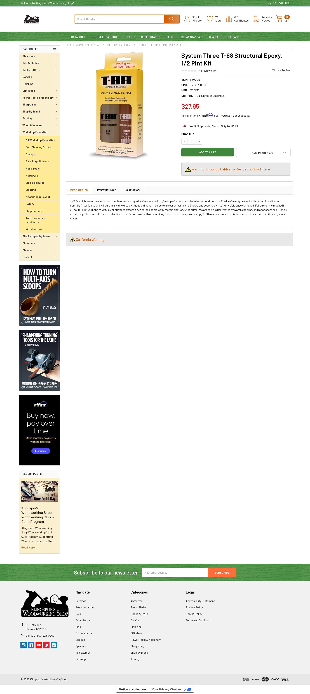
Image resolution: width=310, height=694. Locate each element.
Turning (27, 118)
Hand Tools (33, 168)
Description (79, 190)
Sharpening (29, 104)
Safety (30, 203)
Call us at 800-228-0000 (40, 635)
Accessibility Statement (200, 600)
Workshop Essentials (35, 132)
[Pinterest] (46, 645)
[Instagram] (23, 645)
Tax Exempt (83, 652)
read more (28, 547)
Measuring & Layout (38, 196)
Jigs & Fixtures (35, 182)
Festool (27, 257)
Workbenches (34, 229)
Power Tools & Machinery (37, 97)
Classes (214, 37)
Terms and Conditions (199, 620)
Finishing (27, 83)
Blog (169, 37)
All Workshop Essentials (41, 140)
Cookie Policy (194, 613)
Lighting (31, 189)
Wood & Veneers (32, 125)
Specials (233, 37)
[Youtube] (39, 645)
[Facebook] (31, 645)
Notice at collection (132, 689)
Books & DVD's (31, 70)
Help (129, 37)
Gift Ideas (28, 90)
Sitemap (81, 659)
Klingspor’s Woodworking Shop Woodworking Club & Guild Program (37, 515)
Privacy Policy (194, 607)
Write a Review (281, 70)
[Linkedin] (54, 645)
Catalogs (77, 37)
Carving (27, 76)
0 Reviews (133, 190)
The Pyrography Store (36, 236)
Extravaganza (190, 37)
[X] (61, 645)
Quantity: (188, 133)
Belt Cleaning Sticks (38, 147)
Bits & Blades (30, 63)
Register (197, 20)
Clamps (30, 154)
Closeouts (28, 243)
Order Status (150, 37)
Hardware (32, 175)
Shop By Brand (31, 111)
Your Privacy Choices (167, 689)
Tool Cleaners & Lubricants (36, 220)
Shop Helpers (34, 211)
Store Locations (105, 37)
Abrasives (28, 56)
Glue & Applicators (37, 161)
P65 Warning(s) (107, 190)
